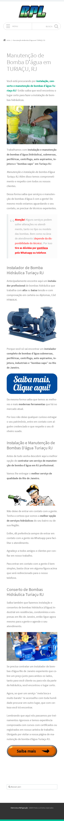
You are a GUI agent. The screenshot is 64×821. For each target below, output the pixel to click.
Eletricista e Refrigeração (19, 808)
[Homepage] (32, 12)
